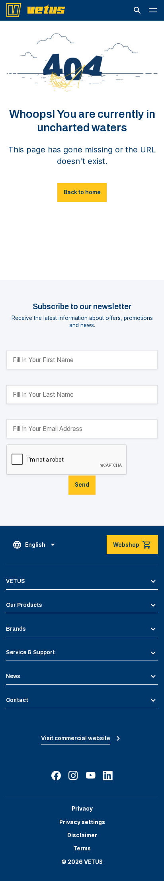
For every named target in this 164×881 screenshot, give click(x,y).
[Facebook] (56, 775)
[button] (137, 10)
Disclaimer (82, 835)
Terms (82, 848)
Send (82, 484)
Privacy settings (82, 822)
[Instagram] (73, 775)
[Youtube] (91, 775)
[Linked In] (108, 775)
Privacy (82, 808)
